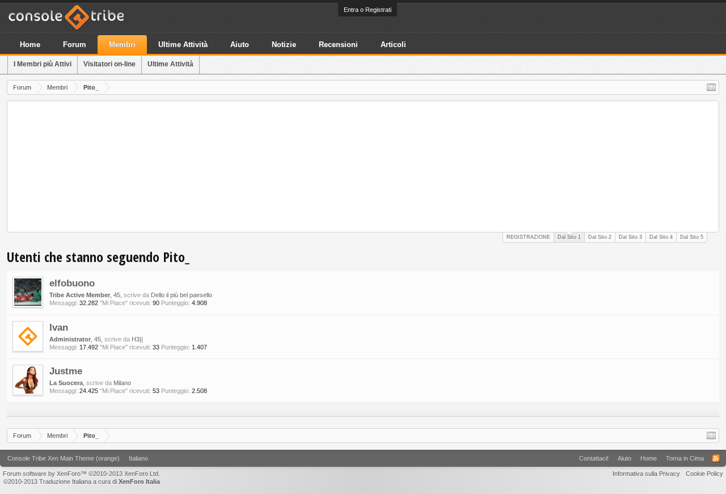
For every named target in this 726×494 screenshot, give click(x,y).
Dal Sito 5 (691, 237)
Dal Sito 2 (599, 237)
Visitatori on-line (109, 64)
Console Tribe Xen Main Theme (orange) (63, 458)
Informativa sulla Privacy (646, 473)
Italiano (138, 458)
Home (30, 44)
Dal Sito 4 (661, 237)
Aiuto (239, 44)
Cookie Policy (704, 473)
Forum (74, 44)
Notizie (284, 44)
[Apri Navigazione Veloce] (711, 87)
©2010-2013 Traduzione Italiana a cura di (81, 481)
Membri (122, 44)
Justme (65, 371)
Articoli (393, 44)
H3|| (137, 339)
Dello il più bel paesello (181, 295)
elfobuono (72, 283)
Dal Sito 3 (630, 237)
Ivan (58, 327)
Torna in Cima (685, 458)
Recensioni (338, 44)
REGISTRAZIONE (528, 237)
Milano (122, 382)
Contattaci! (594, 458)
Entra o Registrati (367, 9)
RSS (715, 458)
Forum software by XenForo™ (81, 473)
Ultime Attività (170, 64)
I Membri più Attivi (42, 64)
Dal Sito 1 (569, 237)
